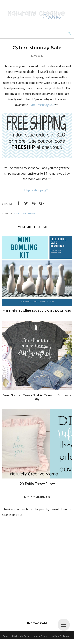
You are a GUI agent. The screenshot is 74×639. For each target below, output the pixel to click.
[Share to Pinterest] (34, 203)
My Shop (29, 213)
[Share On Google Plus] (41, 203)
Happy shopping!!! (37, 190)
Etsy (17, 213)
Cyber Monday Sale (42, 105)
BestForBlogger (63, 636)
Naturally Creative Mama (26, 636)
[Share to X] (26, 203)
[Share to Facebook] (18, 203)
